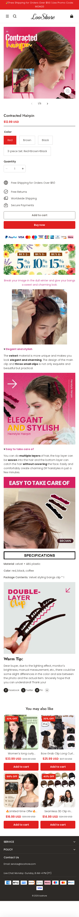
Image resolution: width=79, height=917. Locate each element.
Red (10, 140)
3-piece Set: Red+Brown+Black (27, 151)
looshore (43, 895)
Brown (27, 140)
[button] (7, 16)
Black (45, 140)
